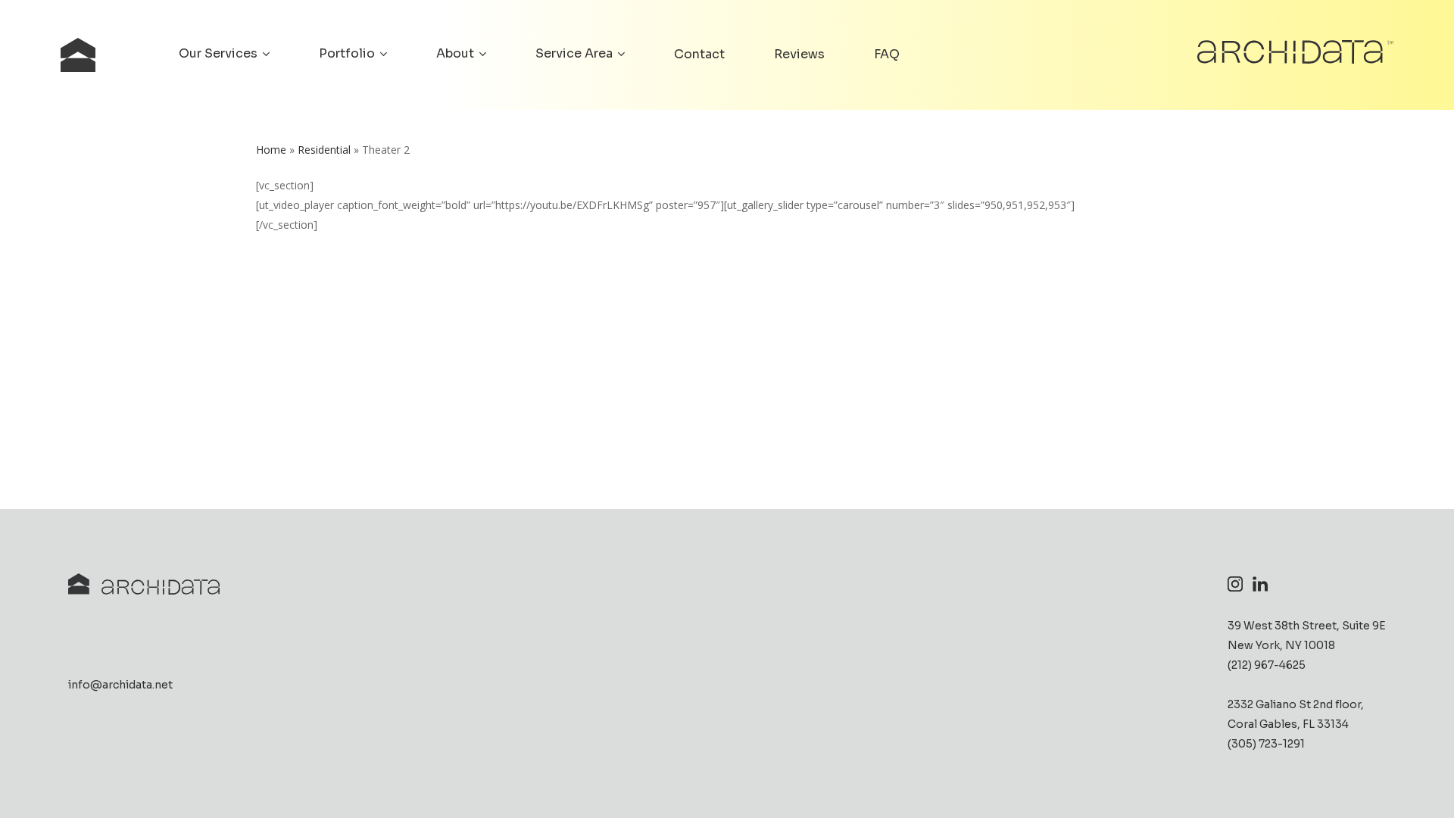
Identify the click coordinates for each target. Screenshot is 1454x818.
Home (271, 149)
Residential (324, 149)
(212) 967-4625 (1267, 665)
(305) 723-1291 (1266, 744)
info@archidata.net (120, 685)
